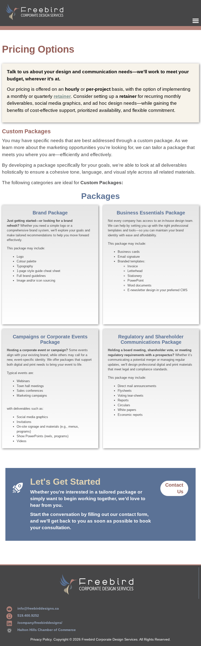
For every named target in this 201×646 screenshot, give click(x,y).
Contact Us (174, 488)
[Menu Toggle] (195, 20)
